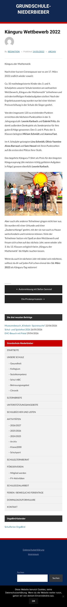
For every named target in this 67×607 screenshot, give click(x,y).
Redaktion (14, 51)
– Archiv (13, 441)
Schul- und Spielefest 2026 (17, 329)
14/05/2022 (38, 51)
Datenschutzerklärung (33, 549)
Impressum (33, 554)
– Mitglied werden (17, 473)
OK (33, 601)
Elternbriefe (14, 397)
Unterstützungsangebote (22, 404)
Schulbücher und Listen (21, 412)
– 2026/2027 (15, 425)
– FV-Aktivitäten (16, 478)
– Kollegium (14, 368)
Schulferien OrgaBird (15, 526)
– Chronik (13, 390)
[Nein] (63, 596)
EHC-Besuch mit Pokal (15, 333)
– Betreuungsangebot (19, 385)
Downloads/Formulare (21, 499)
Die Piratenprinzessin (31, 299)
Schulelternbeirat (18, 459)
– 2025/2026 (15, 430)
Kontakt (12, 507)
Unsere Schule (15, 357)
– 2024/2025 (15, 436)
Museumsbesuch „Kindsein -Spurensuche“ (25, 325)
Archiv (52, 51)
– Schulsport (15, 452)
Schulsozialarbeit (18, 485)
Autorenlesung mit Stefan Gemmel (35, 289)
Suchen (20, 572)
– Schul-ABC (15, 379)
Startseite (13, 350)
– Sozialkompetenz (17, 374)
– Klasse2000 (15, 447)
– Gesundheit (15, 363)
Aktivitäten (14, 419)
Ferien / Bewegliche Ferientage (25, 492)
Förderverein (15, 466)
